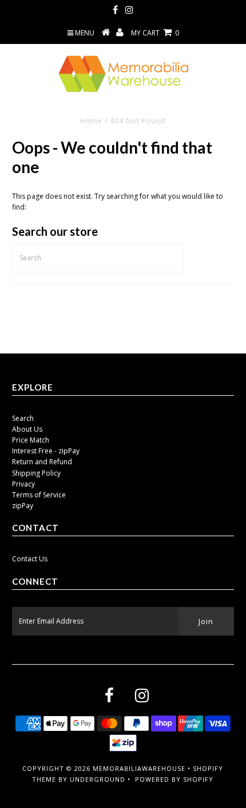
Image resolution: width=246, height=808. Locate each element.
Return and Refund (42, 462)
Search (23, 418)
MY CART (155, 33)
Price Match (30, 440)
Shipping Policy (36, 473)
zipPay (22, 505)
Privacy (23, 484)
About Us (27, 429)
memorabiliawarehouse (139, 768)
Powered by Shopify (174, 779)
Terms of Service (39, 495)
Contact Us (29, 559)
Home (91, 121)
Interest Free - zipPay (46, 451)
